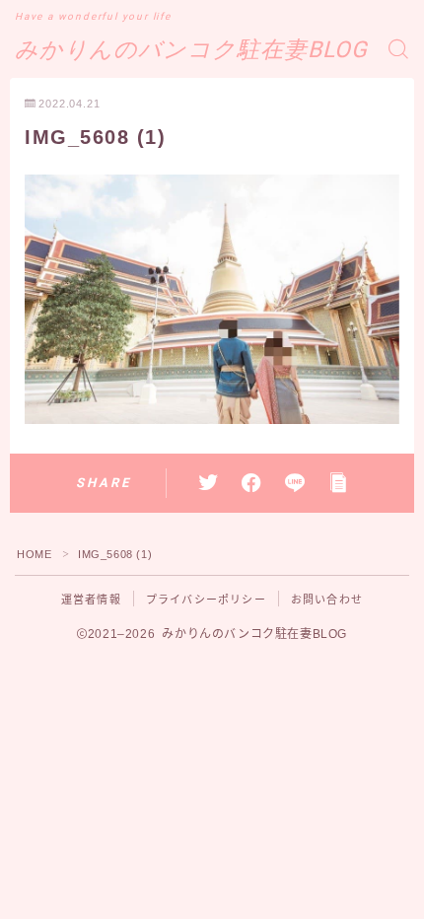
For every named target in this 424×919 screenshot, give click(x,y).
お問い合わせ (327, 599)
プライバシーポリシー (206, 599)
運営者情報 (91, 599)
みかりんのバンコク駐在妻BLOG (191, 49)
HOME (34, 554)
